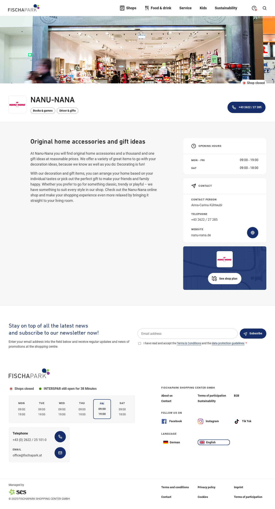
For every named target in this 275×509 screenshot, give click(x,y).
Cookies (203, 496)
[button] (224, 278)
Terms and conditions (175, 487)
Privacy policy (206, 487)
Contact (166, 496)
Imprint (238, 487)
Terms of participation (248, 496)
